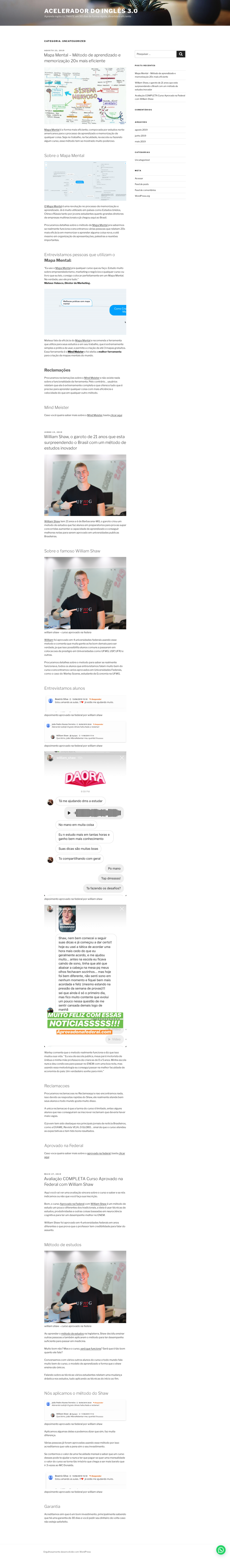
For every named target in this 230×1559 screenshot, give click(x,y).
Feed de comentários (145, 190)
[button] (221, 1550)
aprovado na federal (99, 1153)
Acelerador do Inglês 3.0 (91, 11)
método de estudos (72, 1333)
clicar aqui (116, 415)
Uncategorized (142, 160)
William (48, 639)
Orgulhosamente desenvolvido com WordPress (67, 1551)
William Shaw (52, 521)
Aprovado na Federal (72, 1203)
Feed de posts (142, 184)
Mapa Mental (52, 129)
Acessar (139, 178)
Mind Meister (92, 377)
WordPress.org (142, 196)
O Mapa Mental (53, 206)
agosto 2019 (141, 129)
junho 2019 (140, 135)
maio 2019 (140, 141)
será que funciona (90, 1348)
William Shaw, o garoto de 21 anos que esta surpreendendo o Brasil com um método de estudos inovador (85, 442)
